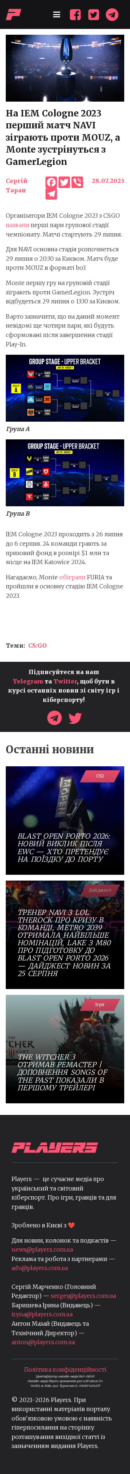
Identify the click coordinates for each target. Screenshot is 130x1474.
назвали (17, 225)
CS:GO (37, 645)
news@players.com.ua (42, 1249)
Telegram (28, 681)
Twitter (65, 681)
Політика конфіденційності (65, 1369)
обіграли (72, 577)
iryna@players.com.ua (42, 1314)
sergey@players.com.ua (83, 1295)
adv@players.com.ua (40, 1267)
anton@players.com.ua (43, 1342)
